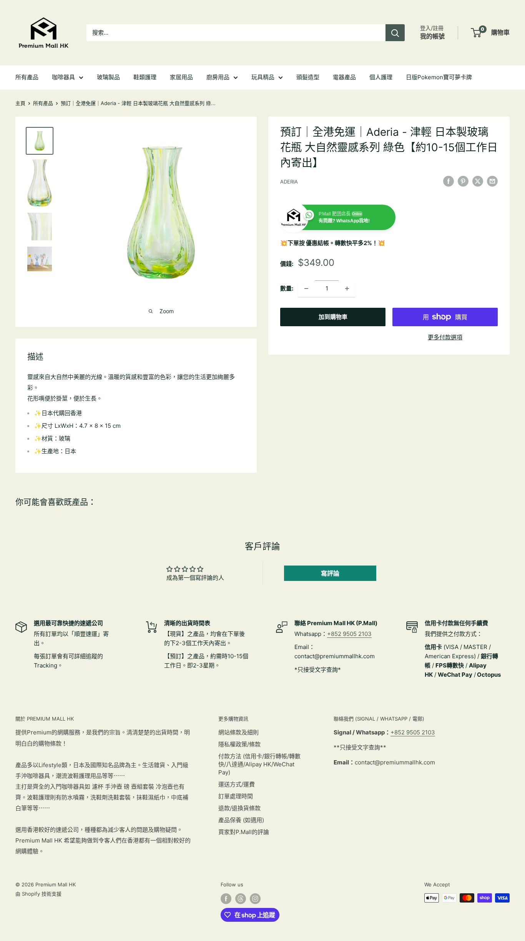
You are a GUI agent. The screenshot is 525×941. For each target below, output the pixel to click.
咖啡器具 (63, 77)
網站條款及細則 (238, 732)
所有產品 (26, 77)
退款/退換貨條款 (239, 808)
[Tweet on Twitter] (477, 181)
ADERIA (289, 182)
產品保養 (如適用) (241, 820)
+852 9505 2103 (349, 633)
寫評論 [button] (330, 573)
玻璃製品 (108, 77)
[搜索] (395, 32)
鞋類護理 (144, 77)
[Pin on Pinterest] (463, 181)
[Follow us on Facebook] (226, 898)
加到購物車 (333, 316)
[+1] (347, 288)
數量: (286, 288)
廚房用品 (217, 77)
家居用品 (181, 77)
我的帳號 (432, 36)
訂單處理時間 (235, 796)
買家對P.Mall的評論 (243, 832)
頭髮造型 (307, 77)
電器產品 (344, 77)
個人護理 (380, 77)
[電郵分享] (492, 181)
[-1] (306, 288)
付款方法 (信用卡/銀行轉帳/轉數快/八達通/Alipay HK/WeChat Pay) (259, 764)
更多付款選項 (445, 337)
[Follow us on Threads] (240, 898)
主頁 (20, 103)
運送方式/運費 (236, 784)
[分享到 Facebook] (448, 181)
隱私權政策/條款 (239, 744)
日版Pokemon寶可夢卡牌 (439, 77)
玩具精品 (262, 77)
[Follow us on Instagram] (255, 898)
